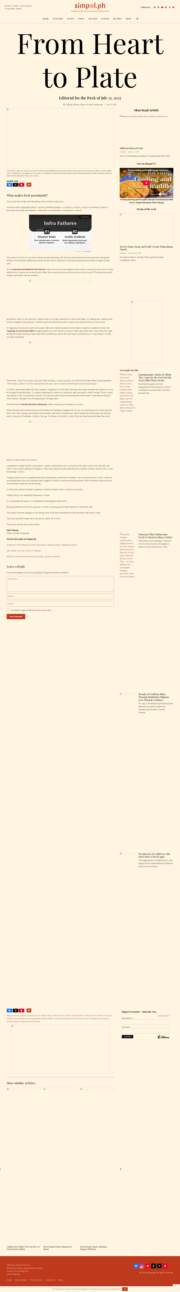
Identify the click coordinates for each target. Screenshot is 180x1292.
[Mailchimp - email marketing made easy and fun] (163, 1038)
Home (9, 1280)
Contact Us (50, 1280)
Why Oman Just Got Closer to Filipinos (24, 551)
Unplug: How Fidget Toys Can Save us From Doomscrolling (23, 1248)
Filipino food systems (95, 1016)
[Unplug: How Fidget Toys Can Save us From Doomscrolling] (24, 1166)
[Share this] (9, 185)
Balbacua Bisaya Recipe (131, 148)
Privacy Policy (36, 1280)
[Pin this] (21, 185)
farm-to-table (40, 1016)
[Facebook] (155, 7)
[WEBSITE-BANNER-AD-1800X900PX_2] (60, 1049)
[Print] (29, 185)
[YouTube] (162, 7)
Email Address (128, 1018)
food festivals (19, 1019)
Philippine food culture (99, 1019)
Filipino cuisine (64, 1016)
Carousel (15, 1016)
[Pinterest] (173, 7)
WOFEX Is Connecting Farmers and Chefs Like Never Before (33, 556)
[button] (137, 19)
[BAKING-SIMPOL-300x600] (146, 332)
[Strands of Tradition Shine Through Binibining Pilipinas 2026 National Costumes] (128, 771)
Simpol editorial (13, 1022)
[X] (170, 7)
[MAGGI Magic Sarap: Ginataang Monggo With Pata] (97, 1166)
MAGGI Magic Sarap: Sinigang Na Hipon (57, 1248)
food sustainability (33, 1019)
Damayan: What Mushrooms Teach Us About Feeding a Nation (155, 536)
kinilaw (86, 1019)
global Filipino (48, 1019)
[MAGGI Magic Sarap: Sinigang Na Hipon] (60, 1166)
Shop (60, 1280)
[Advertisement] (146, 284)
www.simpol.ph (13, 1274)
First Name (126, 1027)
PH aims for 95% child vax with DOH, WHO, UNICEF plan (154, 855)
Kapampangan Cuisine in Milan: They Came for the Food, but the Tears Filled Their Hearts (155, 377)
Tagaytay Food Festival (30, 1022)
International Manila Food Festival (69, 1019)
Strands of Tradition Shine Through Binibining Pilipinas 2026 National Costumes (153, 697)
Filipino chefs (52, 1016)
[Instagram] (158, 7)
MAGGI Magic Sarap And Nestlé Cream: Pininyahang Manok (146, 248)
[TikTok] (166, 7)
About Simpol (21, 1280)
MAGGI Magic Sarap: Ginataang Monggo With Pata (93, 1248)
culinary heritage (27, 1016)
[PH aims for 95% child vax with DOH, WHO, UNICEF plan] (128, 930)
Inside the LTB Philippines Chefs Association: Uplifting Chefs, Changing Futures (42, 545)
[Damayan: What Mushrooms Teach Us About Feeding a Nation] (128, 611)
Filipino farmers (78, 1016)
